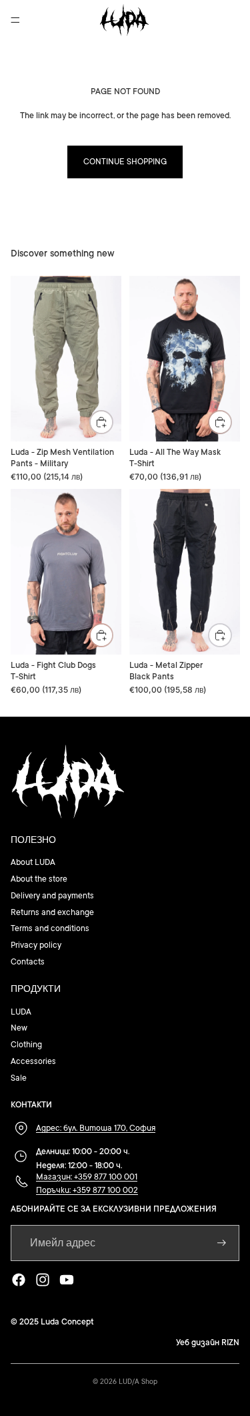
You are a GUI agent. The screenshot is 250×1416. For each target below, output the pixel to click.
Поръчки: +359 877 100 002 (87, 1190)
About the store (39, 879)
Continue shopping (125, 161)
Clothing (26, 1044)
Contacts (28, 961)
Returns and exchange (52, 912)
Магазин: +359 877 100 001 (86, 1177)
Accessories (33, 1061)
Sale (19, 1078)
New (19, 1028)
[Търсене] (44, 20)
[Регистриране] (221, 1242)
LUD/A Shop (138, 1382)
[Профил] (204, 20)
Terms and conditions (50, 928)
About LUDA (33, 862)
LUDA (21, 1012)
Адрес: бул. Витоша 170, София (95, 1128)
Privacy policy (36, 945)
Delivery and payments (52, 895)
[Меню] (15, 20)
